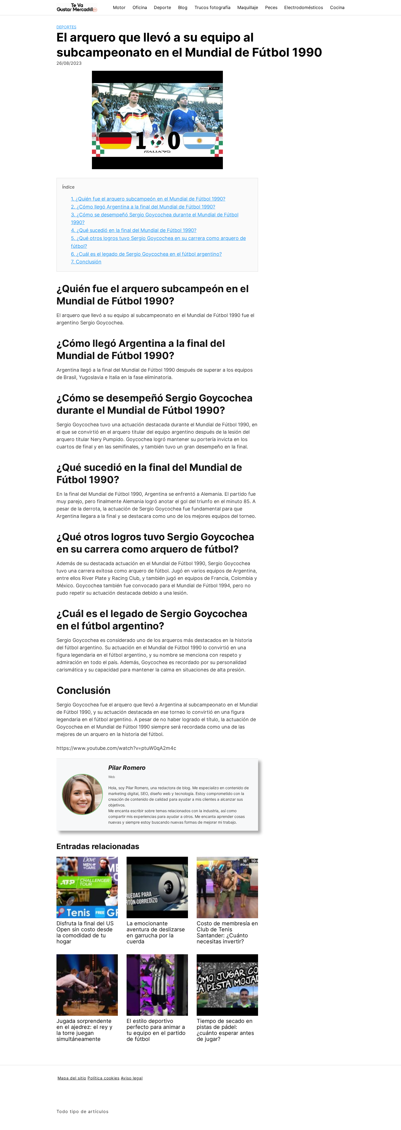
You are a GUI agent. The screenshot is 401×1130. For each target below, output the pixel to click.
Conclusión (86, 262)
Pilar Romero (127, 767)
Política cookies (103, 1078)
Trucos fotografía (212, 7)
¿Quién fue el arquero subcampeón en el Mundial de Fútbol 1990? (148, 199)
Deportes (66, 27)
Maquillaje (247, 7)
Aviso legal (132, 1078)
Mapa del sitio (72, 1078)
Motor (119, 7)
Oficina (140, 7)
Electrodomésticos (303, 7)
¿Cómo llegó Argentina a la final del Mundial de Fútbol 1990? (143, 207)
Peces (271, 7)
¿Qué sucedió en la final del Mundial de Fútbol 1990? (133, 230)
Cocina (337, 7)
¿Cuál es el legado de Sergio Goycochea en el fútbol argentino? (146, 254)
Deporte (162, 7)
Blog (182, 7)
